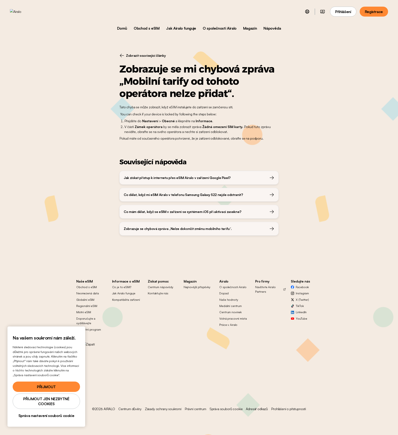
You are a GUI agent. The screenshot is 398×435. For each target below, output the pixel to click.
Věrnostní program (88, 329)
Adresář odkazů (257, 409)
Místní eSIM (83, 312)
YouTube (301, 318)
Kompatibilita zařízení (126, 299)
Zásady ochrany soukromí (163, 409)
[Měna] (322, 11)
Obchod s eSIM (146, 28)
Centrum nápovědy (160, 287)
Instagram (302, 293)
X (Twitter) (302, 299)
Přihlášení (343, 11)
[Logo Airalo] (22, 12)
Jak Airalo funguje (181, 28)
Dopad (223, 293)
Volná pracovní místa (233, 318)
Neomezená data (87, 293)
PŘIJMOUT (46, 386)
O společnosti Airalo (220, 28)
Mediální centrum (230, 306)
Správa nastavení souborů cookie (46, 415)
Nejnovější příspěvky (197, 287)
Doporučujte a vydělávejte (85, 321)
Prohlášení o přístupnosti (288, 409)
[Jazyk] (307, 11)
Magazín (250, 28)
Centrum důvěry (130, 409)
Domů (122, 28)
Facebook (302, 287)
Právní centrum (195, 409)
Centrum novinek (230, 312)
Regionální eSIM (86, 306)
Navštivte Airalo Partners (265, 289)
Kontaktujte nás (158, 293)
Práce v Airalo (228, 324)
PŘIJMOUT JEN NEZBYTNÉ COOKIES (46, 401)
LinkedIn (301, 312)
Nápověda (272, 28)
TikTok (300, 306)
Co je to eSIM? (121, 287)
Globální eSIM (85, 299)
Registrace (374, 11)
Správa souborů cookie (226, 409)
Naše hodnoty (228, 299)
